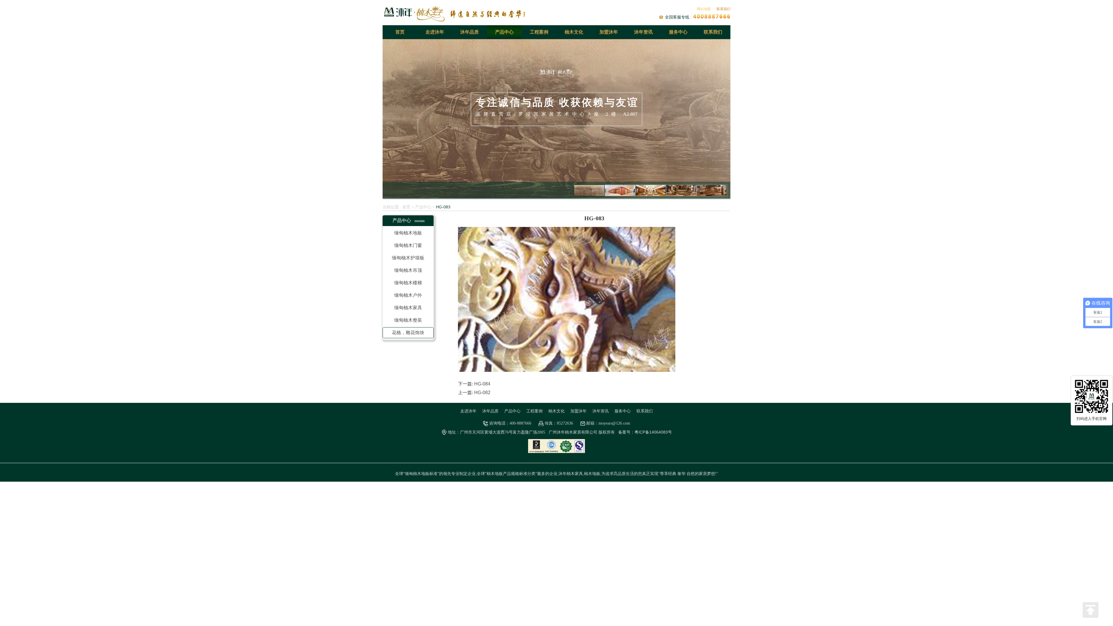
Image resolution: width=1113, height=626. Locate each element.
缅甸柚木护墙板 (408, 257)
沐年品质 (469, 32)
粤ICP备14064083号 (653, 432)
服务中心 (678, 32)
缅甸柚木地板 (408, 232)
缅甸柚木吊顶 (408, 270)
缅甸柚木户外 (408, 295)
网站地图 (704, 9)
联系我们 (723, 9)
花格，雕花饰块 (408, 332)
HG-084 (482, 383)
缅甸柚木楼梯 (408, 282)
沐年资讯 (643, 32)
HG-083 (443, 207)
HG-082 (482, 392)
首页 (400, 32)
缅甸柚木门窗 (408, 245)
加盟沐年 (608, 32)
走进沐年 (434, 32)
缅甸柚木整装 (408, 320)
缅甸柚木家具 (408, 307)
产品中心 (504, 32)
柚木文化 (574, 32)
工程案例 (539, 32)
